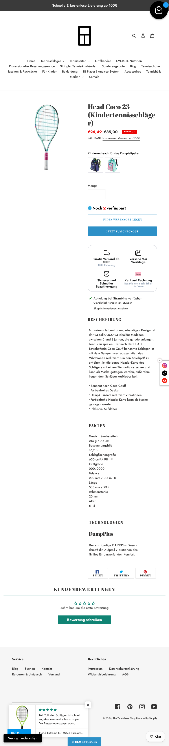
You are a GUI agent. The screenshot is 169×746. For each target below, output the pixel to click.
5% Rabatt (19, 734)
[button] (88, 704)
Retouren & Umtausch (27, 674)
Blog (15, 668)
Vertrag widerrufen (22, 738)
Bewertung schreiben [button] (84, 619)
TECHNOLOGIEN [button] (106, 522)
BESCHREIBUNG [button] (104, 319)
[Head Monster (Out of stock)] (95, 165)
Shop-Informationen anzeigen (111, 308)
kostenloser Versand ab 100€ (121, 138)
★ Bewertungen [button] (84, 741)
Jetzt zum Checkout (122, 231)
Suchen (30, 668)
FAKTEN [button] (97, 425)
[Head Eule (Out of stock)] (112, 165)
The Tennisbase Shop (124, 718)
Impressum (95, 668)
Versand (54, 674)
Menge (92, 185)
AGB (125, 674)
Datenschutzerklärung (124, 668)
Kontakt (47, 668)
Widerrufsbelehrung (102, 674)
